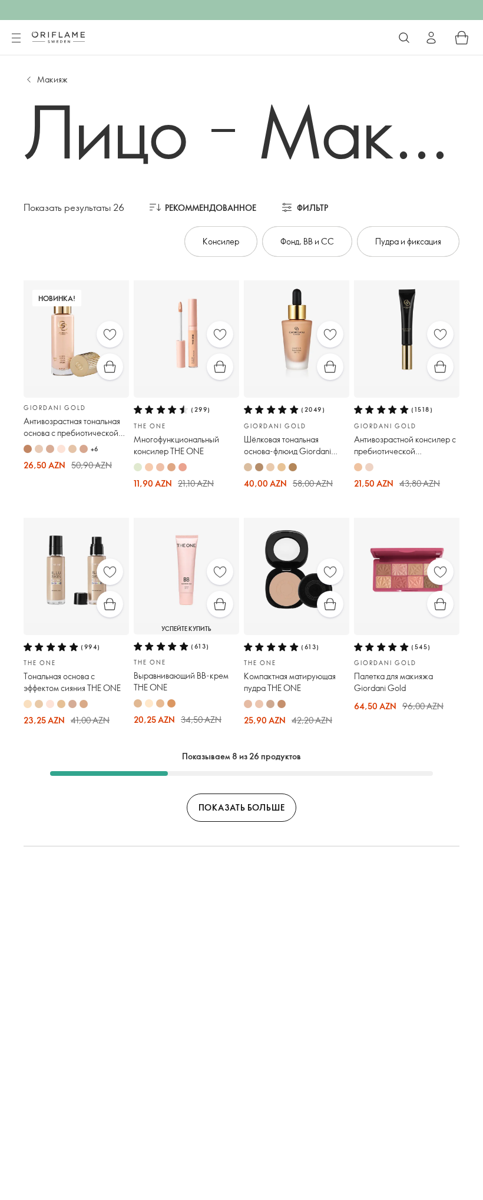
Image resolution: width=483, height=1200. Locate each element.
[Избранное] (110, 334)
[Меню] (16, 38)
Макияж (52, 79)
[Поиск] (404, 38)
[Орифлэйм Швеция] (58, 37)
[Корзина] (461, 37)
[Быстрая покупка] (110, 366)
